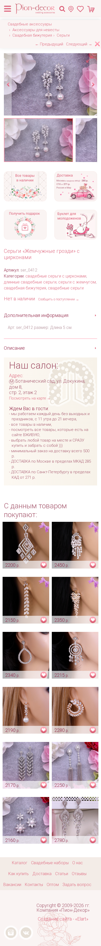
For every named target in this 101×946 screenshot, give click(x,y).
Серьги (63, 35)
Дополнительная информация (36, 315)
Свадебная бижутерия (32, 35)
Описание (14, 348)
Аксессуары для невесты (35, 30)
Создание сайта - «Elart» (63, 919)
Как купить (18, 873)
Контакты (34, 884)
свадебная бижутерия (25, 288)
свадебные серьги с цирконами (55, 276)
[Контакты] (72, 9)
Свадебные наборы (50, 862)
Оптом (53, 884)
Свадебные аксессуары (30, 24)
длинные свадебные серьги (30, 282)
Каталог (19, 862)
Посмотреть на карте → (30, 398)
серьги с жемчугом (77, 282)
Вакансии (12, 884)
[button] (90, 58)
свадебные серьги (66, 288)
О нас (77, 862)
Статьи (61, 873)
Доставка (42, 873)
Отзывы (79, 873)
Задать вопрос (76, 884)
